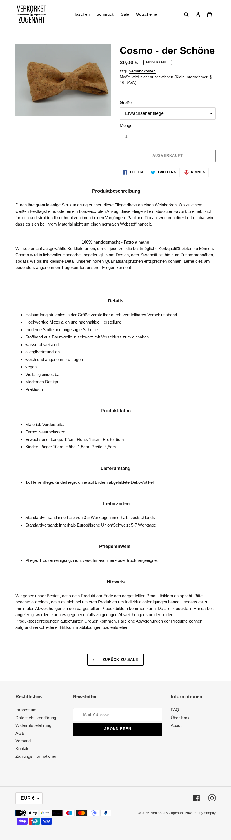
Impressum (26, 709)
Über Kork (180, 717)
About (176, 725)
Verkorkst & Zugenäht (167, 813)
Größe (126, 102)
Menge (126, 125)
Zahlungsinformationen (36, 756)
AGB (20, 733)
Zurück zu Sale (120, 660)
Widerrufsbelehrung (33, 725)
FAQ (175, 709)
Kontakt (22, 748)
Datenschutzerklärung (35, 717)
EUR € (27, 798)
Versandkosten (142, 71)
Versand (23, 740)
